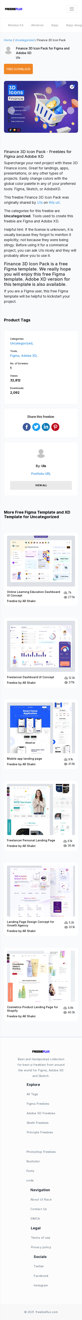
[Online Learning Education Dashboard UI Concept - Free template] (41, 569)
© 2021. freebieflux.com (41, 1312)
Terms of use (40, 1238)
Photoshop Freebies (41, 1152)
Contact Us (38, 1209)
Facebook (41, 1276)
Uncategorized (25, 40)
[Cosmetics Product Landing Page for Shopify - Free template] (41, 984)
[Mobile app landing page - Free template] (41, 734)
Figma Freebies (38, 1104)
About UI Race (41, 1199)
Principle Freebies (40, 1132)
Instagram (41, 1285)
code (30, 1180)
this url (54, 202)
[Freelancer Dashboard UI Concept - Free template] (41, 653)
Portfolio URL (41, 474)
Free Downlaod (18, 69)
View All (41, 485)
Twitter (39, 1266)
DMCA (35, 1218)
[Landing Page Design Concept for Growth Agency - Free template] (41, 899)
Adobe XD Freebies (41, 1113)
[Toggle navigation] (71, 9)
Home (8, 40)
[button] (11, 110)
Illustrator (33, 1161)
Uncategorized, (21, 343)
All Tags (32, 1094)
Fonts (30, 1171)
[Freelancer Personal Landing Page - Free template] (41, 816)
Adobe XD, (29, 356)
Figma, (15, 356)
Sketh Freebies (38, 1123)
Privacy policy (41, 1247)
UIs (18, 57)
